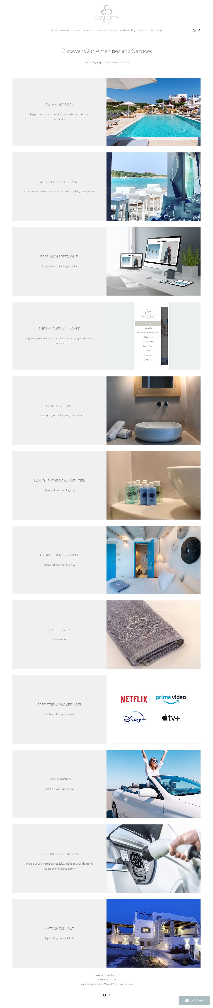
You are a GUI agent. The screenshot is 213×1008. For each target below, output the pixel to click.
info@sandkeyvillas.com (107, 975)
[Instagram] (194, 30)
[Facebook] (199, 30)
